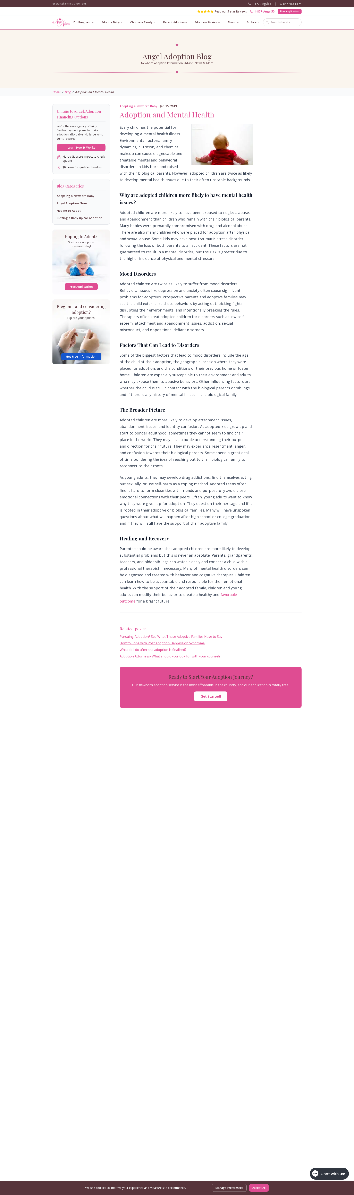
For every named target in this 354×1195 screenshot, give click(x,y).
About (232, 22)
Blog (68, 92)
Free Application (289, 11)
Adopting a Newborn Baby (138, 106)
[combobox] (282, 22)
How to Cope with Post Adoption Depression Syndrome (162, 643)
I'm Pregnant (82, 22)
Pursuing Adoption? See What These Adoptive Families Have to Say (171, 636)
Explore (251, 22)
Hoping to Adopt (69, 211)
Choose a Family (141, 22)
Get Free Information (81, 356)
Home (56, 92)
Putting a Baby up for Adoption (79, 218)
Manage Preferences (229, 1188)
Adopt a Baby (110, 22)
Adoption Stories (205, 22)
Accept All (259, 1188)
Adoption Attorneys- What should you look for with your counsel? (170, 656)
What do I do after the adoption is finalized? (153, 649)
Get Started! (211, 696)
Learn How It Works (81, 147)
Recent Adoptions (175, 22)
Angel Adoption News (72, 203)
